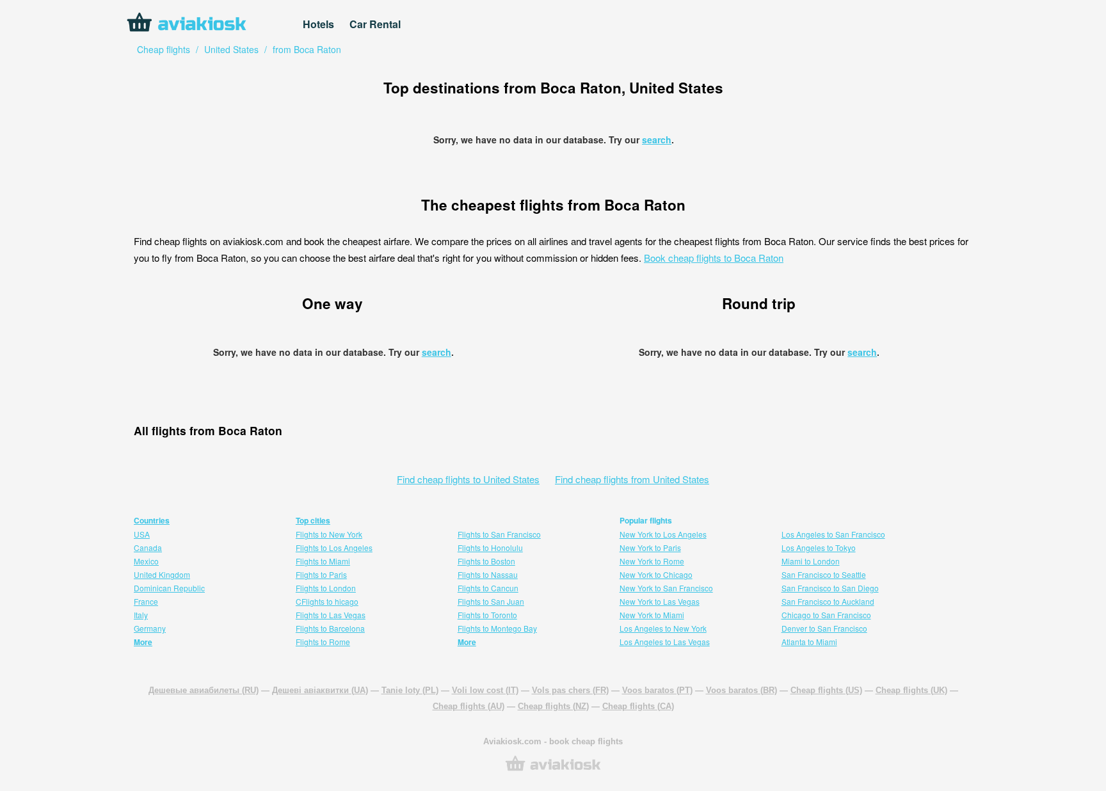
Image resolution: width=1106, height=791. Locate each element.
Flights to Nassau (488, 574)
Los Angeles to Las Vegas (665, 641)
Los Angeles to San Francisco (833, 534)
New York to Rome (652, 560)
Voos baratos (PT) (657, 690)
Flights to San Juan (491, 601)
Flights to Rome (323, 641)
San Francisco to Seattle (823, 574)
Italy (141, 614)
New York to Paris (650, 547)
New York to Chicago (656, 574)
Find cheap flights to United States (468, 479)
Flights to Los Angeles (334, 547)
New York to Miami (652, 614)
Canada (148, 547)
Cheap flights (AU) (468, 706)
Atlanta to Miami (809, 641)
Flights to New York (329, 534)
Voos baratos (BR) (741, 690)
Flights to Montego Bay (497, 628)
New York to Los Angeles (663, 534)
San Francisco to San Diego (830, 587)
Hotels (318, 24)
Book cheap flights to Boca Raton (713, 257)
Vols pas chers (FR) (570, 690)
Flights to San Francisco (499, 534)
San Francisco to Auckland (827, 601)
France (146, 601)
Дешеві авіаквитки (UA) (320, 690)
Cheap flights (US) (826, 690)
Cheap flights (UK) (911, 690)
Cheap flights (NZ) (553, 706)
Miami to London (810, 560)
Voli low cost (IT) (485, 690)
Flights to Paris (321, 574)
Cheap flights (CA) (638, 706)
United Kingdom (162, 574)
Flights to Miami (323, 560)
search (656, 139)
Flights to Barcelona (330, 628)
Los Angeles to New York (663, 628)
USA (142, 534)
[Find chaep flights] (553, 769)
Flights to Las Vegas (330, 614)
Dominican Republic (169, 587)
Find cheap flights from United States (632, 479)
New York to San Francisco (666, 587)
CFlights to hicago (327, 601)
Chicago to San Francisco (826, 614)
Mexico (146, 560)
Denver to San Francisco (824, 628)
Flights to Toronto (487, 614)
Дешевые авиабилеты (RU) (203, 690)
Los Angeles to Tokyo (818, 547)
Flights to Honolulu (490, 547)
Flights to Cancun (488, 587)
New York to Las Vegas (660, 601)
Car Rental (375, 24)
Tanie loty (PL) (409, 690)
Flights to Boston (486, 560)
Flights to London (326, 587)
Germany (150, 628)
